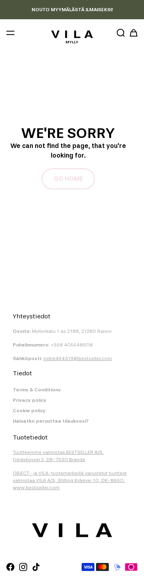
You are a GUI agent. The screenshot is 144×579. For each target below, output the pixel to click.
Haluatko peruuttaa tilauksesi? (51, 421)
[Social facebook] (10, 567)
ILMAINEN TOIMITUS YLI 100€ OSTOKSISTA (72, 9)
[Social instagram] (23, 567)
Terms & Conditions (37, 390)
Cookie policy (29, 410)
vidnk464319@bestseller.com (77, 358)
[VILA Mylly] (72, 34)
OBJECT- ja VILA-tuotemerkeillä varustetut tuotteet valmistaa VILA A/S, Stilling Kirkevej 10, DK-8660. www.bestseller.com (70, 480)
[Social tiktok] (36, 567)
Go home (68, 178)
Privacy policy (29, 400)
